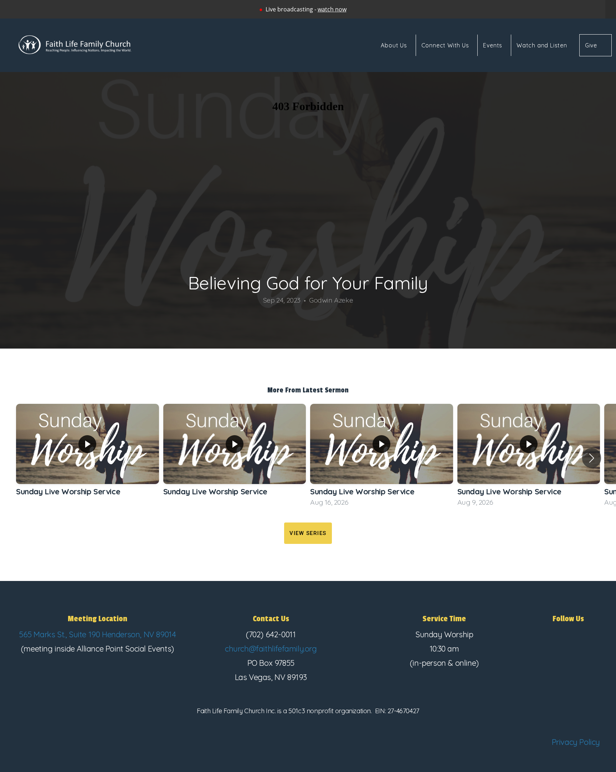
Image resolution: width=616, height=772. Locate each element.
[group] (87, 458)
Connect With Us (446, 45)
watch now (332, 9)
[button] (591, 458)
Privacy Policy (576, 742)
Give (591, 45)
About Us (395, 45)
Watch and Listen (542, 45)
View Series (308, 533)
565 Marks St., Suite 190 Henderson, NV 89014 (97, 634)
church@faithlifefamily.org (271, 649)
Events (493, 45)
